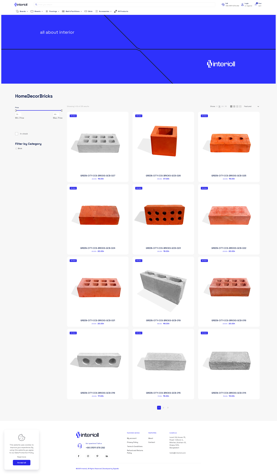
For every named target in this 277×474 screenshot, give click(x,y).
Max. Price (57, 118)
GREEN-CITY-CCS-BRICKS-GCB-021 (98, 320)
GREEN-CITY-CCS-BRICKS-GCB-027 (97, 175)
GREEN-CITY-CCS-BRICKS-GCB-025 (228, 175)
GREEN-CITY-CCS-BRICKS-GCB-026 (163, 175)
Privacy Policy (132, 442)
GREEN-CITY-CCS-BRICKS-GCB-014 (229, 392)
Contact (151, 442)
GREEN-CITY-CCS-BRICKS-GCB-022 (228, 248)
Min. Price (19, 118)
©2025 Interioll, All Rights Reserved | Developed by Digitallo (97, 469)
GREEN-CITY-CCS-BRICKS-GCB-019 (163, 320)
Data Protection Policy (24, 453)
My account (132, 438)
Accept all (21, 462)
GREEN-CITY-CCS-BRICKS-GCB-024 (97, 248)
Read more (21, 457)
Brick (20, 148)
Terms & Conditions (135, 446)
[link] (217, 106)
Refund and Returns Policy (135, 451)
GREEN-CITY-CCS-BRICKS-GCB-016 (98, 392)
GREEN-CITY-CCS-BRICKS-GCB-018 (229, 320)
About (150, 438)
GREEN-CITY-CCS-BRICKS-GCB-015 (163, 392)
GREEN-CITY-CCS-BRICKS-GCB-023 (163, 248)
